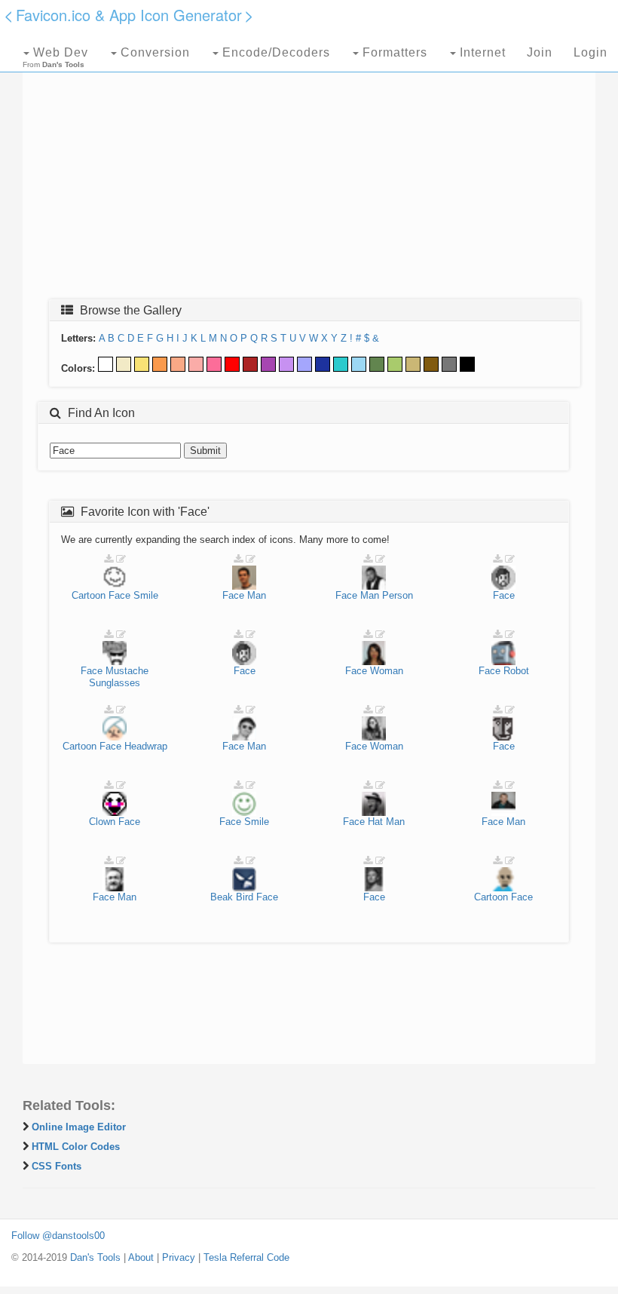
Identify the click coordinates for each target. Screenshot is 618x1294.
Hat (375, 821)
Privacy (178, 1257)
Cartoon (89, 595)
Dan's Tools (95, 1257)
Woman (386, 670)
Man (256, 595)
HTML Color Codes (76, 1146)
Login (590, 52)
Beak (221, 897)
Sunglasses (114, 682)
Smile (145, 595)
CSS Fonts (56, 1166)
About (141, 1257)
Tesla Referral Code (246, 1257)
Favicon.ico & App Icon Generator (129, 15)
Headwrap (145, 746)
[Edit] (121, 559)
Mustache (127, 670)
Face (119, 595)
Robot (516, 670)
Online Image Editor (79, 1127)
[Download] (108, 559)
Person (397, 595)
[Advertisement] (309, 178)
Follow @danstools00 (58, 1235)
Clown (102, 821)
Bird (244, 897)
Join (539, 52)
